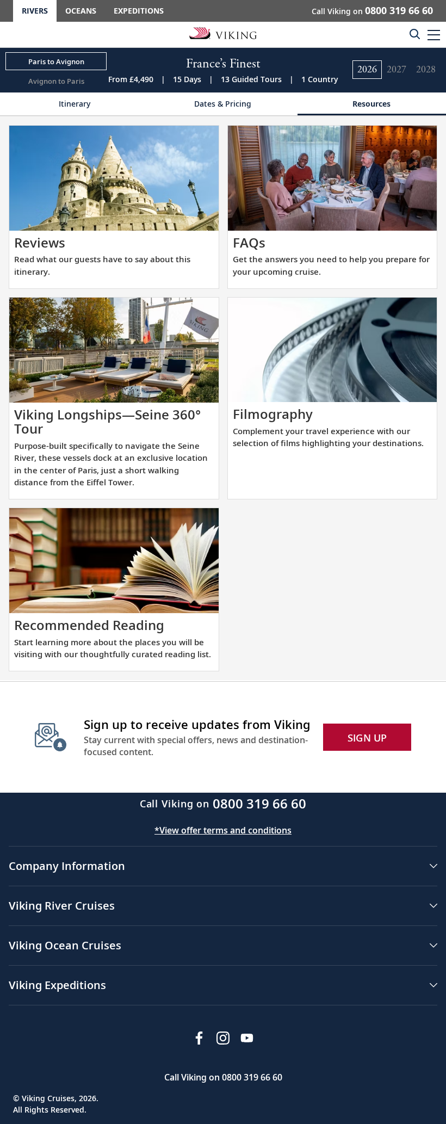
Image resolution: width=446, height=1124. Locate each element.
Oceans (80, 10)
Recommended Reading (89, 625)
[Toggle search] (414, 33)
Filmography (273, 414)
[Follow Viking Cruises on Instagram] (223, 1038)
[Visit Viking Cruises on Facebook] (199, 1038)
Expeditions (139, 10)
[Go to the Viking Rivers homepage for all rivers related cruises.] (223, 32)
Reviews (39, 242)
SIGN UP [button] (367, 737)
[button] (434, 34)
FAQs (249, 242)
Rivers (35, 10)
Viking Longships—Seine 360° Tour (107, 421)
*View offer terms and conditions (223, 830)
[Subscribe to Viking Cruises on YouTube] (246, 1038)
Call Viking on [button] (372, 10)
